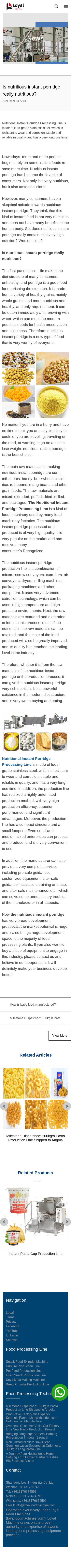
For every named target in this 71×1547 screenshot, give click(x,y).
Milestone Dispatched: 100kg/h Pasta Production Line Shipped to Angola (35, 1138)
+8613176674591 (24, 1491)
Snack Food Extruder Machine (27, 1361)
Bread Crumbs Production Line (27, 1384)
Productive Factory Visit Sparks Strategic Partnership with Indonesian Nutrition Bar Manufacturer (32, 1417)
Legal (10, 1312)
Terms (10, 1317)
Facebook (13, 1326)
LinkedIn (12, 1335)
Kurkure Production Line (23, 1366)
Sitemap (12, 1340)
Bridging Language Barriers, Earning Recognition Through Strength (31, 1435)
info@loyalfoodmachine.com (35, 1505)
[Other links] (66, 6)
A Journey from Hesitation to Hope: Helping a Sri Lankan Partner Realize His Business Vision (32, 1457)
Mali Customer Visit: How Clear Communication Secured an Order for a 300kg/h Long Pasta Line (33, 1445)
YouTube (12, 1330)
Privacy (11, 1321)
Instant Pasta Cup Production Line (36, 1254)
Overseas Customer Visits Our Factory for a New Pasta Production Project (32, 1427)
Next (67, 1106)
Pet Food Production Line (24, 1370)
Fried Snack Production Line (26, 1375)
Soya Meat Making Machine (25, 1379)
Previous (4, 1106)
